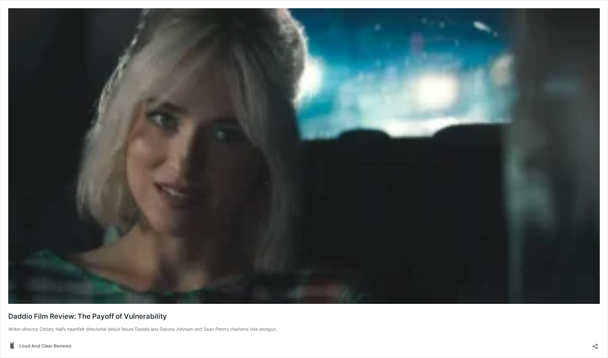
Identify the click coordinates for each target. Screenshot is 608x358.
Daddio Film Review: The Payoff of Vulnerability (87, 316)
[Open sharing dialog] (595, 344)
